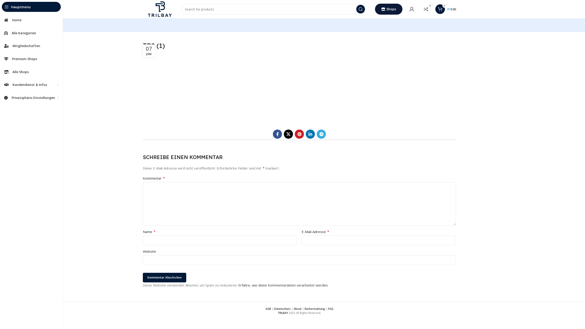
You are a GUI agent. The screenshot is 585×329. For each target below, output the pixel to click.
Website (149, 251)
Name (149, 231)
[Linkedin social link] (310, 134)
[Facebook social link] (277, 134)
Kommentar (154, 178)
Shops (391, 9)
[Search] (360, 9)
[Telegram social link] (321, 134)
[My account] (412, 9)
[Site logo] (159, 8)
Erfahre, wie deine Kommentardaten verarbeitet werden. (283, 285)
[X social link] (288, 134)
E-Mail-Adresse (315, 231)
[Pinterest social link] (299, 134)
